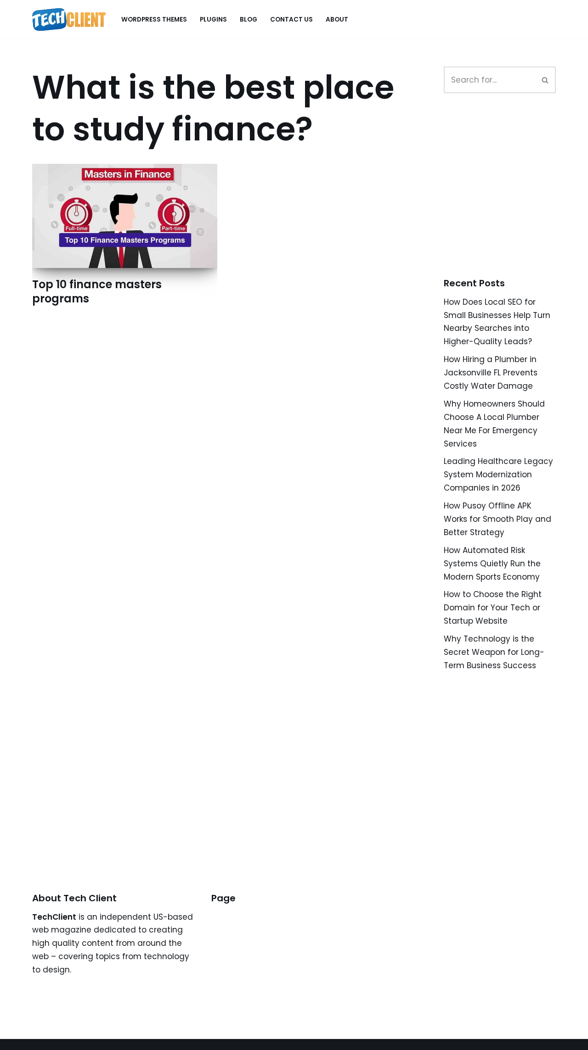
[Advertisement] (513, 195)
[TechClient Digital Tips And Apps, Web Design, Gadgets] (69, 19)
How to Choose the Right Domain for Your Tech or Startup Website (493, 607)
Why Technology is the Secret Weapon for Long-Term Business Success (494, 652)
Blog (248, 19)
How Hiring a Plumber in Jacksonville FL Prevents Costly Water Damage (490, 372)
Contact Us (291, 19)
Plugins (213, 19)
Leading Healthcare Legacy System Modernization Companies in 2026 (498, 474)
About (337, 19)
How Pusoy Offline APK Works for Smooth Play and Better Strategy (497, 519)
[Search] (545, 80)
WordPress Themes (154, 19)
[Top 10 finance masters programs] (124, 216)
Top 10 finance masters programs (97, 291)
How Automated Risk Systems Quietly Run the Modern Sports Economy (492, 563)
